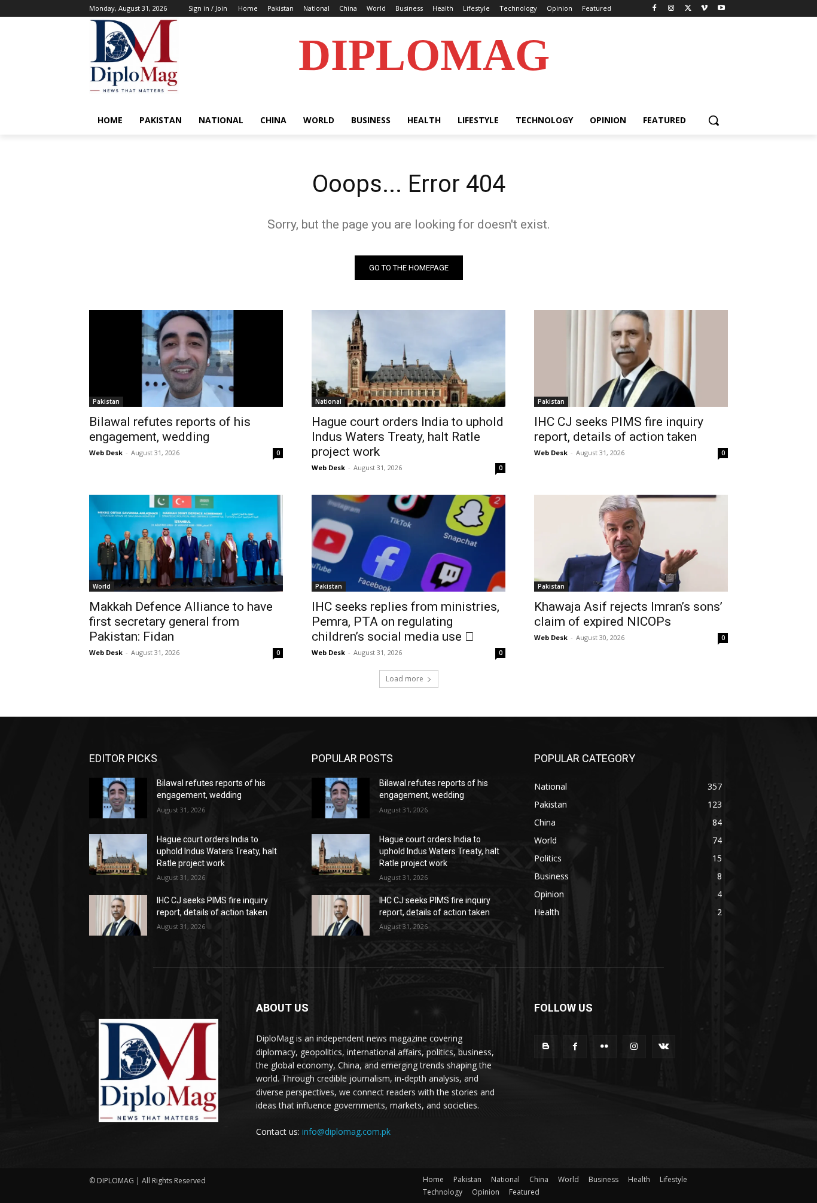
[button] (713, 120)
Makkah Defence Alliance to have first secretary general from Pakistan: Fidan (181, 621)
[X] (688, 9)
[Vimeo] (704, 9)
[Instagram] (671, 9)
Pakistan (106, 401)
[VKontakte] (663, 1046)
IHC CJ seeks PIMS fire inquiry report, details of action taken (618, 429)
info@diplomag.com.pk (346, 1131)
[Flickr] (604, 1046)
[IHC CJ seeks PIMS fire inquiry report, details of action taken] (631, 358)
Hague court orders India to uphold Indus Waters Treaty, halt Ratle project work (408, 437)
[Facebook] (654, 9)
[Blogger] (545, 1046)
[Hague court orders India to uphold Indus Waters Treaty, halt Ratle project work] (408, 358)
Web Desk (106, 452)
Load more (404, 679)
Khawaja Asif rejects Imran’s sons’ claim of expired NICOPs (628, 614)
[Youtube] (721, 9)
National (328, 401)
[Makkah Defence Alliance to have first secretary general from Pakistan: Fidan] (186, 543)
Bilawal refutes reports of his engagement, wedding (170, 429)
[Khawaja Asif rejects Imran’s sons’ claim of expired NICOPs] (631, 543)
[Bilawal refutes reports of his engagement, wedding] (186, 358)
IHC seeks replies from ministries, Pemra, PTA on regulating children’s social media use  (405, 621)
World (102, 586)
